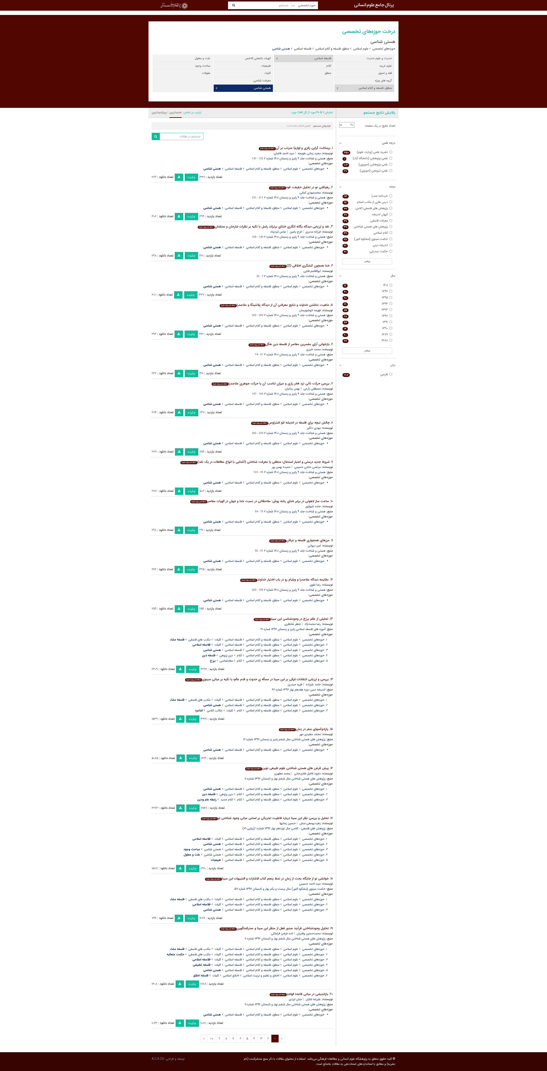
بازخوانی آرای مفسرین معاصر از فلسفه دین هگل (289, 344)
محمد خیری (313, 349)
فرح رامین (296, 231)
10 (211, 1038)
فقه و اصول (385, 73)
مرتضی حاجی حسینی (307, 467)
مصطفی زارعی (312, 388)
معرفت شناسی (262, 80)
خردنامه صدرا (366, 195)
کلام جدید (227, 799)
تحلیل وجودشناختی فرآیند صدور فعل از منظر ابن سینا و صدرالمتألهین (274, 928)
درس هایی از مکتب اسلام (366, 202)
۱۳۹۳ (366, 309)
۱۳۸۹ (366, 334)
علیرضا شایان (313, 999)
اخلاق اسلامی (231, 975)
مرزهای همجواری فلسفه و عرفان (300, 540)
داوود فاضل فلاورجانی (307, 773)
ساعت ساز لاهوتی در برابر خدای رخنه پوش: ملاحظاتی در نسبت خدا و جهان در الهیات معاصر (260, 501)
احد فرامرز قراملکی (282, 933)
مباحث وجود (202, 65)
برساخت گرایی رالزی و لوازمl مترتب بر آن (295, 148)
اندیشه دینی (366, 245)
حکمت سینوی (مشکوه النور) (366, 239)
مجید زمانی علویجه (309, 153)
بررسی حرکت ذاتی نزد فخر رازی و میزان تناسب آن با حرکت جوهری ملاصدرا (271, 383)
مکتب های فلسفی (199, 639)
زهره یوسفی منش (310, 823)
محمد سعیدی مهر (310, 734)
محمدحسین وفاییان (309, 933)
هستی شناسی (262, 88)
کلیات (267, 73)
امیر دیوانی (314, 545)
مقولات (206, 73)
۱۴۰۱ (366, 285)
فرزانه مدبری (313, 231)
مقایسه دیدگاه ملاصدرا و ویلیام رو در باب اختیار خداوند (285, 579)
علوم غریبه (385, 65)
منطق (328, 73)
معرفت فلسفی (366, 220)
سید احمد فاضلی (284, 153)
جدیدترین (175, 112)
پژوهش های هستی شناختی (366, 226)
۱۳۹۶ (366, 291)
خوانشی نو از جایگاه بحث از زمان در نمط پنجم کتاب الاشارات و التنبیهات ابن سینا (267, 878)
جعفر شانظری (292, 624)
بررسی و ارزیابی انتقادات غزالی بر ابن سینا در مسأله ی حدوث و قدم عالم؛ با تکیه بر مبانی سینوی (257, 679)
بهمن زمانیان (292, 388)
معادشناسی (226, 660)
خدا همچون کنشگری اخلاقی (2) (300, 265)
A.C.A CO (158, 1058)
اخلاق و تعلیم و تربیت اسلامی (261, 975)
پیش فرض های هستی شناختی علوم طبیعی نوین (287, 768)
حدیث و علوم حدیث (379, 58)
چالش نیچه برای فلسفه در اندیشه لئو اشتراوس (291, 422)
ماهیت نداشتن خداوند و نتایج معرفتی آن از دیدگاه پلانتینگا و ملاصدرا (275, 305)
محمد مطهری (282, 773)
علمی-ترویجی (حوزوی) (366, 170)
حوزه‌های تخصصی (383, 48)
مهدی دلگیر (314, 428)
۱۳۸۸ (366, 340)
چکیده (191, 177)
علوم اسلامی (360, 48)
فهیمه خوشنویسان (310, 310)
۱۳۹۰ (366, 328)
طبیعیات (266, 65)
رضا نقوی (315, 584)
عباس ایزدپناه (278, 231)
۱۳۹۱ (366, 322)
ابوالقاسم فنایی (312, 271)
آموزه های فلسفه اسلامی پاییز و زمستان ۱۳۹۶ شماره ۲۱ (292, 629)
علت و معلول (202, 58)
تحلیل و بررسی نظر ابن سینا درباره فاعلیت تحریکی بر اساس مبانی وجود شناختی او (265, 818)
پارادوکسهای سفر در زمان (304, 729)
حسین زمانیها (288, 823)
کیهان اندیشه (366, 214)
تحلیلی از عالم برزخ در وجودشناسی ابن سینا (291, 618)
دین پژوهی (226, 655)
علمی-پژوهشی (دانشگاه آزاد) (366, 158)
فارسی (366, 374)
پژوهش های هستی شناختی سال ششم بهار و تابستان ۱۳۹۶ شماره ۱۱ (285, 778)
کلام (328, 65)
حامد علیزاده (313, 684)
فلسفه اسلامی (302, 48)
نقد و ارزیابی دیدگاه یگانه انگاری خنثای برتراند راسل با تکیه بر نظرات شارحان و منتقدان (264, 226)
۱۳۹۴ (366, 303)
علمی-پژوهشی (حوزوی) (366, 164)
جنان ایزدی (295, 999)
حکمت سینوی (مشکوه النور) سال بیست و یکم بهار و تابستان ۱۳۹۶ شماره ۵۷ (279, 888)
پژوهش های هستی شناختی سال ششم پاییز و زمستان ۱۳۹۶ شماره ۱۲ (284, 739)
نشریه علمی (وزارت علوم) (366, 152)
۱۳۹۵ (366, 297)
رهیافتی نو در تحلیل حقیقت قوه (300, 187)
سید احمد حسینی (310, 883)
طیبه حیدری (295, 684)
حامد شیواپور (313, 506)
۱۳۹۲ (366, 316)
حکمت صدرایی (366, 251)
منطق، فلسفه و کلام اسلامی (332, 48)
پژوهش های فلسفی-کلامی (366, 208)
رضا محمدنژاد (312, 624)
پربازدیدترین (159, 112)
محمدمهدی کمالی (310, 192)
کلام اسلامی (366, 232)
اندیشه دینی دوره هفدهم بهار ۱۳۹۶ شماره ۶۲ (298, 689)
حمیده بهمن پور (281, 467)
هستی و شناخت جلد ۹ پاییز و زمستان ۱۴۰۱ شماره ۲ (294, 158)
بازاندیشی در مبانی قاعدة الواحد (299, 994)
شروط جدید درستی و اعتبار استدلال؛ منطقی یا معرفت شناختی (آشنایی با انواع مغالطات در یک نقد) (255, 461)
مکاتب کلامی (214, 710)
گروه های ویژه (383, 80)
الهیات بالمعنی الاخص (258, 58)
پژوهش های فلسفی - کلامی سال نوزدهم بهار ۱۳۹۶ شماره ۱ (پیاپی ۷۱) (284, 828)
